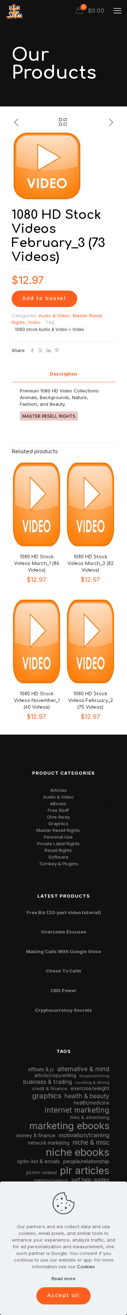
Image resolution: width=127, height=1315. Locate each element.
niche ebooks (77, 1152)
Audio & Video (54, 315)
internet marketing (77, 1110)
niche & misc (91, 1142)
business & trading (47, 1081)
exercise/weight (90, 1088)
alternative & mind (83, 1069)
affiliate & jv (41, 1069)
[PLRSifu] (14, 10)
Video (34, 322)
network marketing (48, 1143)
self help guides (90, 1180)
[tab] (63, 374)
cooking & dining (92, 1082)
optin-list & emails (38, 1161)
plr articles (84, 1171)
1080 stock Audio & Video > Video (49, 329)
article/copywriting (55, 1075)
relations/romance (51, 1180)
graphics (46, 1095)
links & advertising (89, 1117)
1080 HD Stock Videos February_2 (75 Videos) (90, 700)
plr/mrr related (41, 1172)
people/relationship (86, 1161)
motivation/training (84, 1135)
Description (63, 374)
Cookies (86, 1266)
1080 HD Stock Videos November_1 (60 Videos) (37, 700)
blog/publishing (94, 1076)
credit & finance (49, 1088)
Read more (63, 1278)
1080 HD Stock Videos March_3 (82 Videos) (90, 563)
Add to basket (44, 298)
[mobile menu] (117, 11)
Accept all (63, 1295)
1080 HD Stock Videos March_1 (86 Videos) (36, 563)
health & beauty (87, 1096)
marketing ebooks (69, 1126)
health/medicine (91, 1103)
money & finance (35, 1135)
